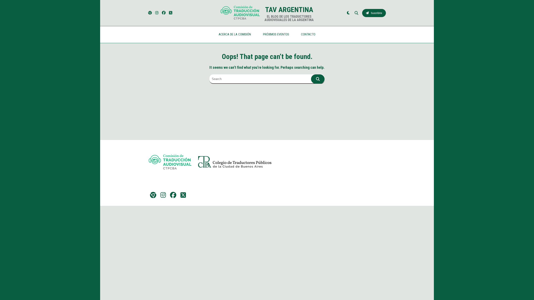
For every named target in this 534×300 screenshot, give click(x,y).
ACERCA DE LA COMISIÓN (235, 34)
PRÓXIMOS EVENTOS (276, 34)
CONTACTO (308, 34)
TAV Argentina (289, 9)
